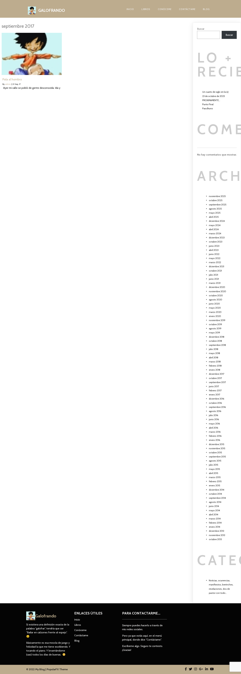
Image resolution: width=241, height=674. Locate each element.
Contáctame (187, 9)
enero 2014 (214, 526)
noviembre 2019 (217, 320)
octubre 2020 (216, 295)
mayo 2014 (214, 510)
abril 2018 (213, 357)
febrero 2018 (215, 365)
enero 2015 (214, 485)
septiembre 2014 (217, 497)
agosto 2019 (215, 328)
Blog (206, 9)
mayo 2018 (214, 353)
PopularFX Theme (57, 669)
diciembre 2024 (217, 221)
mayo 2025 (215, 212)
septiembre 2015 (217, 456)
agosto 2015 (215, 460)
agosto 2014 (215, 502)
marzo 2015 (215, 477)
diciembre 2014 (216, 489)
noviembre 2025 (217, 196)
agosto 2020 (215, 299)
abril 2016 (213, 427)
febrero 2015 (215, 481)
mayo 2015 (214, 469)
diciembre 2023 (217, 237)
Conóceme (165, 9)
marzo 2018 (215, 361)
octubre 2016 (215, 402)
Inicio (130, 9)
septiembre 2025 (217, 204)
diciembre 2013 (216, 530)
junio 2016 (214, 419)
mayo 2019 (214, 332)
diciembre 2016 (216, 398)
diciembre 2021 (216, 266)
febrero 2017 (215, 390)
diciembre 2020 (217, 287)
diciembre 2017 (216, 373)
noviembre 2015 (217, 448)
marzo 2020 (215, 312)
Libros (145, 9)
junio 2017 (214, 386)
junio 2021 (214, 278)
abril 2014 (213, 514)
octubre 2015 (215, 452)
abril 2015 (213, 473)
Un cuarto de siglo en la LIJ (215, 91)
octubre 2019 (215, 324)
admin (8, 84)
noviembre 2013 (217, 535)
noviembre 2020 (217, 291)
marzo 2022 (215, 262)
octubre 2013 (215, 539)
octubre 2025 (215, 200)
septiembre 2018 (217, 345)
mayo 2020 (215, 307)
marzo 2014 (215, 518)
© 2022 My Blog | (36, 669)
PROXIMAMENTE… (211, 100)
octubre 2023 (215, 241)
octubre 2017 (215, 378)
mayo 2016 (214, 423)
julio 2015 (213, 464)
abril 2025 (214, 216)
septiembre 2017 (217, 382)
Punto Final (207, 104)
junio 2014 (214, 506)
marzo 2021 (215, 283)
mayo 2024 (215, 225)
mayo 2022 (214, 258)
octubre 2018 (215, 340)
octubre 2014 (215, 493)
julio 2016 (213, 415)
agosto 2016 (215, 411)
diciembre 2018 (216, 336)
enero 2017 (214, 394)
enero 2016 (214, 440)
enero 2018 (214, 369)
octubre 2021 (215, 270)
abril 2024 (214, 229)
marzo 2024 (215, 233)
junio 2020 (214, 303)
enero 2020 (215, 316)
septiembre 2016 (217, 407)
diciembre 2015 (216, 444)
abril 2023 (214, 250)
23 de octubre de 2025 (213, 96)
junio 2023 (214, 245)
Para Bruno (207, 108)
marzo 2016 (215, 431)
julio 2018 (213, 349)
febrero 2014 (215, 522)
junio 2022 (214, 254)
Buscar (200, 28)
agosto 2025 (215, 208)
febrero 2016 (215, 435)
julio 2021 (213, 274)
